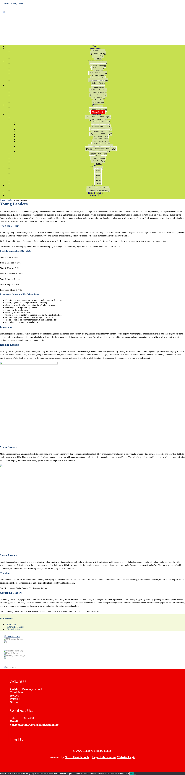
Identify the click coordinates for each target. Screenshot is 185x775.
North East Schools (77, 757)
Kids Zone (11, 624)
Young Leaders (13, 629)
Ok (131, 774)
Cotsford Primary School (13, 3)
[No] (135, 774)
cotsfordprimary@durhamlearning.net (34, 724)
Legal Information (104, 757)
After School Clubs (15, 627)
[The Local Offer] (12, 636)
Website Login (126, 757)
